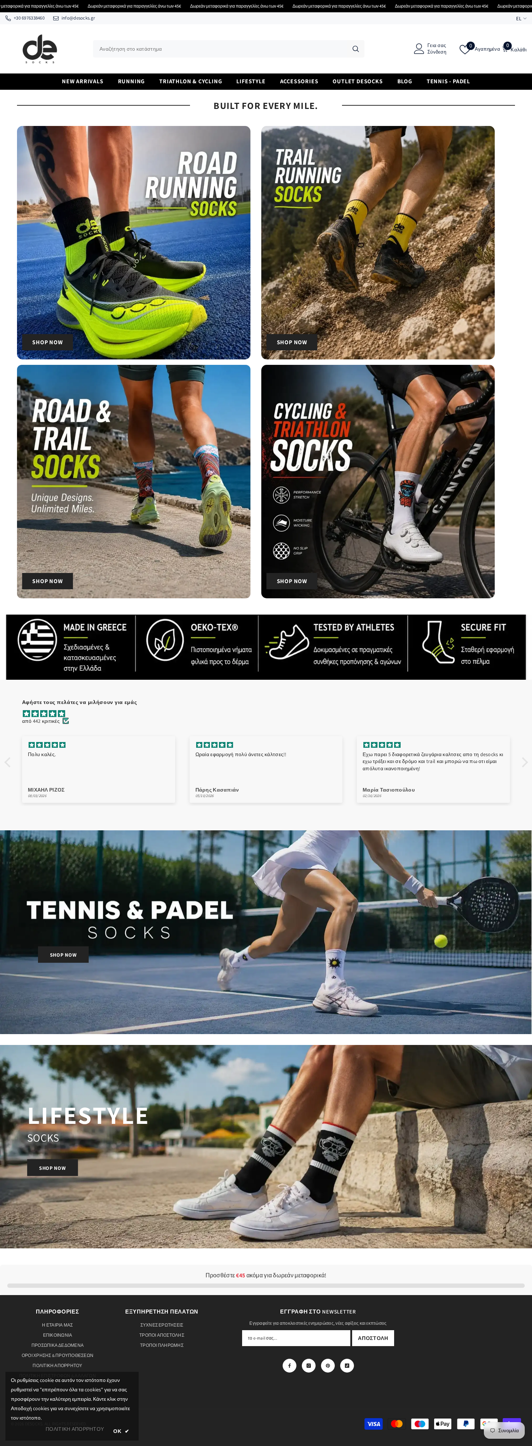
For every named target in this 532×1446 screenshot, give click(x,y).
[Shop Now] (133, 242)
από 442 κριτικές (41, 721)
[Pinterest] (328, 1366)
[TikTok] (347, 1366)
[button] (9, 762)
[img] (270, 713)
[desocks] (266, 932)
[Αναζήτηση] (228, 49)
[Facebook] (289, 1366)
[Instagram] (309, 1366)
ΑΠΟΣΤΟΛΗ (373, 1338)
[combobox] (220, 49)
